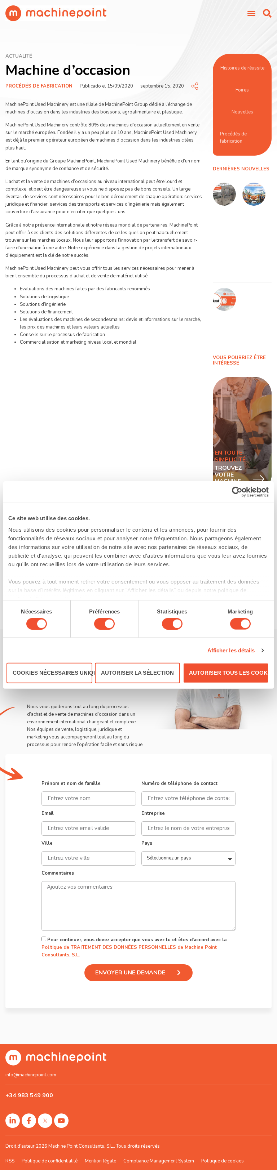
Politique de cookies (222, 1161)
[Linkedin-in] (12, 1120)
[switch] (104, 623)
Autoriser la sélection (137, 673)
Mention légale (100, 1161)
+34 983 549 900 (29, 1095)
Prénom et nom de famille (71, 784)
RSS (9, 1161)
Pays (146, 844)
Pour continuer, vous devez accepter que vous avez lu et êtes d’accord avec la (134, 947)
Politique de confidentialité (50, 1161)
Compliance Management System (158, 1161)
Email (47, 814)
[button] (267, 13)
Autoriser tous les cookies (229, 673)
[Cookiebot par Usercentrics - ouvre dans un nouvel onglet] (237, 492)
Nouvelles (242, 112)
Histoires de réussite (242, 68)
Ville (47, 844)
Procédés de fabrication (38, 86)
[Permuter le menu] (251, 13)
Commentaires (57, 873)
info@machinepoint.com (30, 1075)
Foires (242, 90)
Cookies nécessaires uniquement (52, 673)
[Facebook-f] (29, 1120)
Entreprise (153, 814)
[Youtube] (61, 1120)
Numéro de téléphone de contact (179, 784)
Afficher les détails (231, 650)
